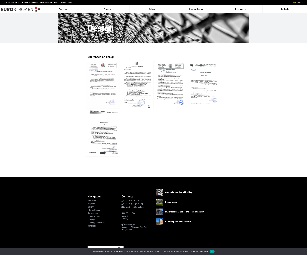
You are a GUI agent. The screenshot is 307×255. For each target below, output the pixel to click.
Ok (212, 251)
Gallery (91, 207)
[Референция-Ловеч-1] (137, 85)
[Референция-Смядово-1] (204, 85)
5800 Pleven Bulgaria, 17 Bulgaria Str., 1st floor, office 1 (134, 227)
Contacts (92, 226)
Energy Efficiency (96, 223)
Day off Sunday (124, 217)
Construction (94, 216)
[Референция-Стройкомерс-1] (103, 132)
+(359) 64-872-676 (12, 2)
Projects (91, 204)
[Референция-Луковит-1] (170, 85)
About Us (92, 201)
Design (92, 220)
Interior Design (94, 210)
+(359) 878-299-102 (30, 2)
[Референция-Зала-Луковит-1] (103, 85)
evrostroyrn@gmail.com (50, 2)
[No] (304, 251)
